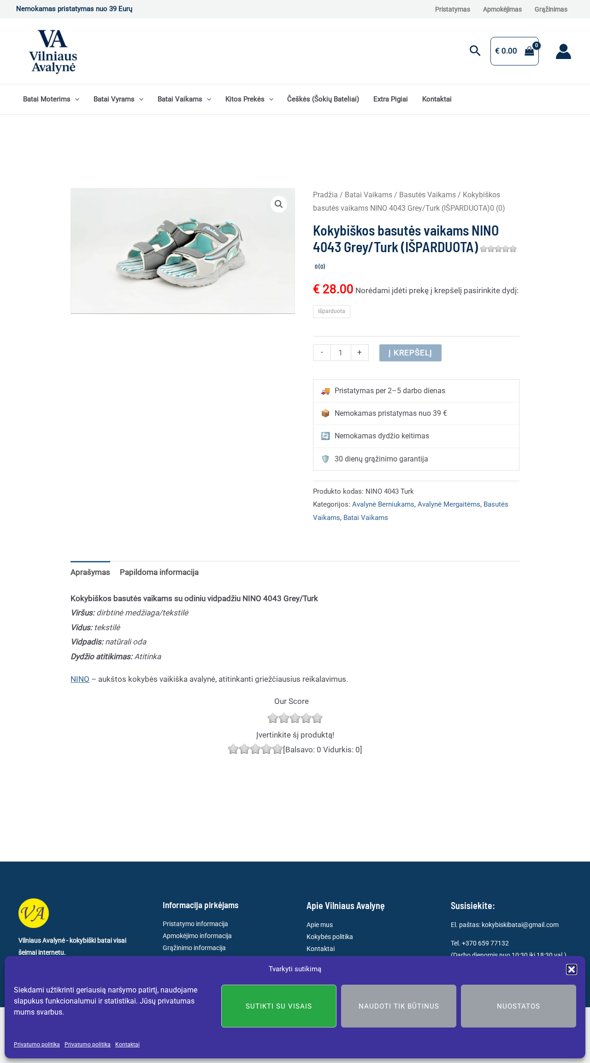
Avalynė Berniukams (383, 504)
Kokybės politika (330, 936)
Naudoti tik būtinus (399, 1006)
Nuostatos (518, 1006)
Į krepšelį (410, 352)
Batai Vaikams (180, 99)
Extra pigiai (390, 99)
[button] (571, 969)
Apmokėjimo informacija (197, 935)
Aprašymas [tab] (90, 572)
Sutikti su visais (279, 1006)
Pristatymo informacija (195, 923)
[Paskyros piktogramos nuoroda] (563, 51)
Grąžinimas (551, 9)
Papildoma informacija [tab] (159, 572)
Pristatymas (452, 9)
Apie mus (320, 924)
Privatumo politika (37, 1044)
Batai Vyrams (114, 99)
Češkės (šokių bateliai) (323, 99)
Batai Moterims (47, 99)
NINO (80, 679)
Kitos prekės (245, 99)
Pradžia (325, 194)
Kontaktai (127, 1044)
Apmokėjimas (502, 9)
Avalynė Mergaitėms (449, 504)
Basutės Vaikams (427, 194)
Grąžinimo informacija (194, 947)
